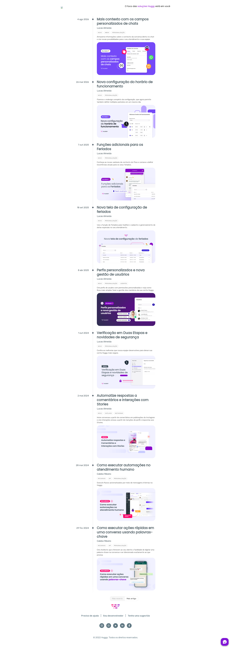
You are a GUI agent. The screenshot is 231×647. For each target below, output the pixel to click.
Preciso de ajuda (90, 615)
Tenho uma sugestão (139, 615)
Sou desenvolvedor (113, 615)
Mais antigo (131, 598)
